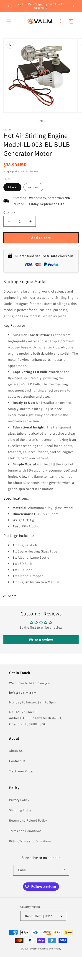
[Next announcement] (74, 6)
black (12, 187)
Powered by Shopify (50, 948)
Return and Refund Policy (28, 820)
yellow (33, 187)
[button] (9, 21)
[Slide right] (51, 121)
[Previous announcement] (8, 6)
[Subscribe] (64, 870)
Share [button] (12, 596)
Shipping (8, 171)
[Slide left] (31, 121)
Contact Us (17, 761)
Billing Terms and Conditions (30, 841)
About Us (16, 751)
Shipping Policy (20, 810)
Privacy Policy (19, 800)
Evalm (33, 948)
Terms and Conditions (25, 831)
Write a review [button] (41, 639)
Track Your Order (21, 771)
